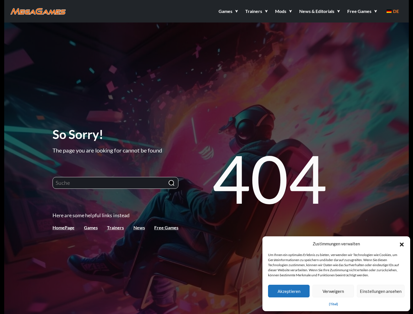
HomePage (63, 227)
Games (91, 227)
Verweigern (333, 291)
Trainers (115, 227)
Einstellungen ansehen (380, 291)
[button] (402, 243)
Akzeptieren (289, 291)
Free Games (166, 227)
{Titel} (333, 304)
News (139, 227)
